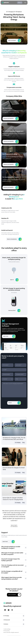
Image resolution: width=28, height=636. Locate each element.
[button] (14, 548)
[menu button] (25, 3)
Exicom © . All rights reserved (11, 632)
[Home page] (5, 2)
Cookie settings (7, 629)
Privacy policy (7, 630)
